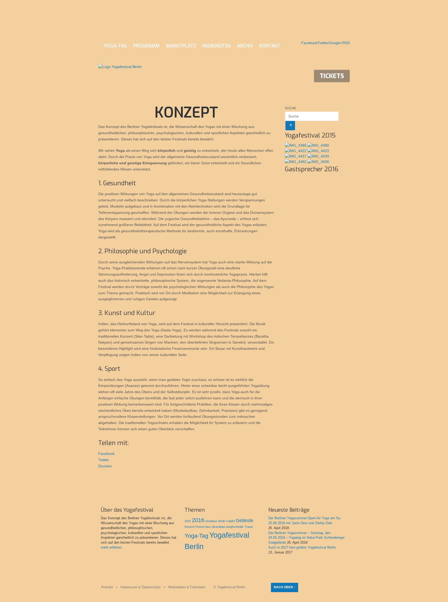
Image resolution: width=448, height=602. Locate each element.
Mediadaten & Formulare (186, 587)
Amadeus (211, 521)
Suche (290, 108)
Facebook (309, 43)
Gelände (244, 520)
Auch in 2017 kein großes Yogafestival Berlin (302, 547)
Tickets (332, 76)
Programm (146, 46)
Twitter (323, 43)
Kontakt (270, 46)
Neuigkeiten (216, 46)
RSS (346, 43)
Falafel (230, 521)
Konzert (189, 526)
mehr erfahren (111, 547)
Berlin (221, 521)
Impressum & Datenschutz (141, 587)
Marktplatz (181, 46)
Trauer (248, 526)
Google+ (335, 43)
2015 (188, 521)
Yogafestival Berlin (231, 587)
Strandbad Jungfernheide (227, 526)
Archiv (245, 46)
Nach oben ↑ (284, 587)
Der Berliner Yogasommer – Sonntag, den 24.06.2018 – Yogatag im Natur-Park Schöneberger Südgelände (306, 538)
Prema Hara (203, 526)
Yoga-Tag (115, 46)
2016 (198, 520)
